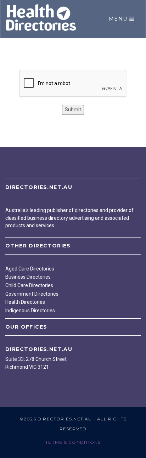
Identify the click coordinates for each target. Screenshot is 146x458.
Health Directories (25, 302)
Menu (118, 19)
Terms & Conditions (73, 442)
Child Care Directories (29, 285)
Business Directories (28, 277)
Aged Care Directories (29, 269)
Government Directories (31, 294)
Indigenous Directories (30, 310)
